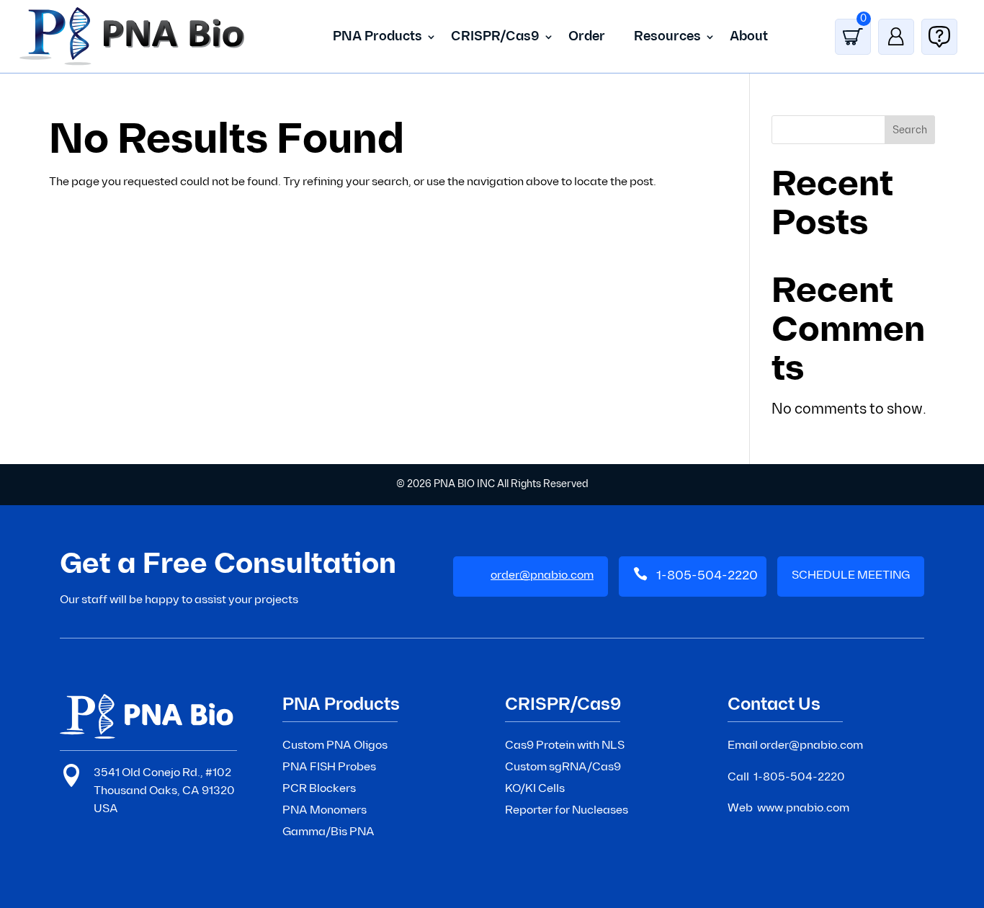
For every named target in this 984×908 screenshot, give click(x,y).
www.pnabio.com (803, 808)
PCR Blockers (319, 789)
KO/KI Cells (535, 789)
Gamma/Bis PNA (328, 832)
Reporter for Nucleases (566, 810)
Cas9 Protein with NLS (565, 745)
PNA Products (377, 36)
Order (586, 36)
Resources (667, 36)
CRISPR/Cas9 (495, 36)
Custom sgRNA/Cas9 (563, 767)
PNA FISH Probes (329, 767)
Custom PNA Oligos (335, 745)
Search (910, 130)
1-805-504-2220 (707, 575)
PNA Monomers (324, 810)
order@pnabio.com (811, 745)
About (749, 36)
